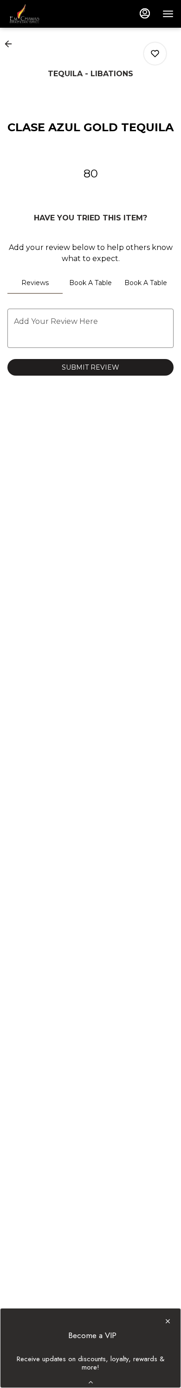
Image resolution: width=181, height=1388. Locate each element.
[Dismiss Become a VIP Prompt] (168, 1321)
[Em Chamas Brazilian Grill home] (49, 13)
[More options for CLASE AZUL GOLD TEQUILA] (155, 54)
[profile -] (144, 13)
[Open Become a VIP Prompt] (90, 1382)
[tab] (35, 283)
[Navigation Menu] (168, 14)
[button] (11, 44)
